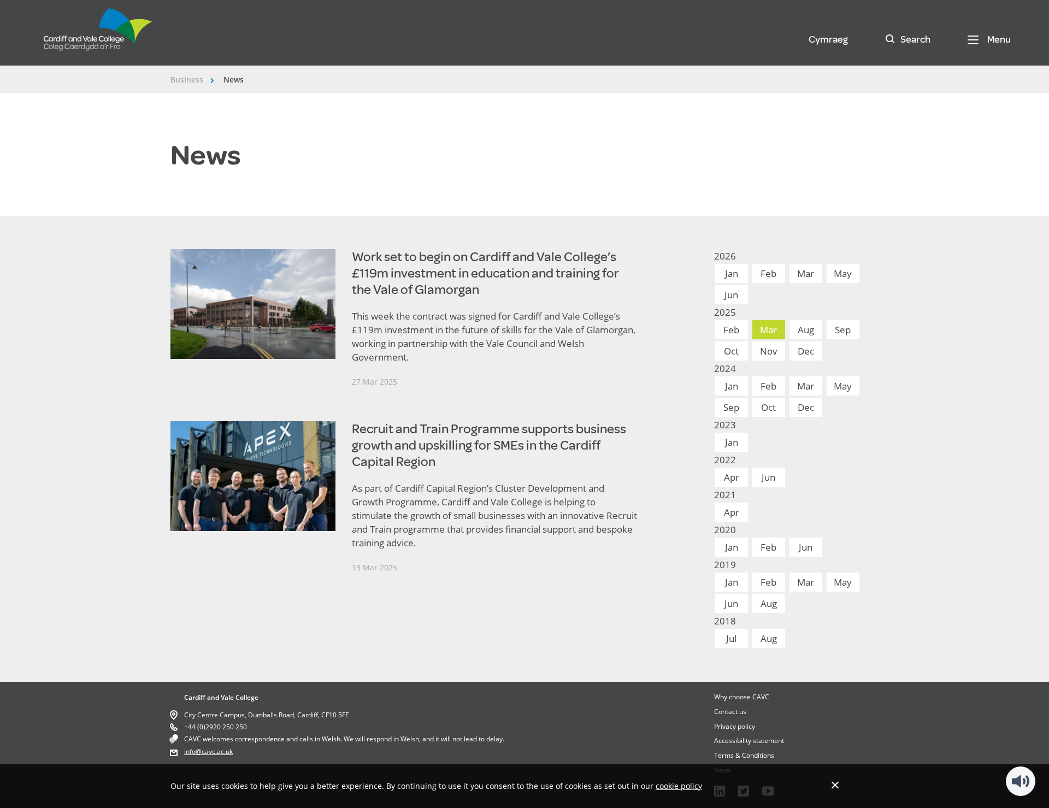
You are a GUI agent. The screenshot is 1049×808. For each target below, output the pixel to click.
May (843, 273)
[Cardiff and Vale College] (98, 34)
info (190, 751)
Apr (731, 477)
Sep (843, 329)
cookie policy (679, 786)
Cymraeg (828, 39)
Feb (768, 273)
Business (186, 79)
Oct (731, 351)
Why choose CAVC (741, 696)
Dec (806, 351)
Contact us (730, 711)
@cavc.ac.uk (214, 751)
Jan (731, 273)
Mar (805, 273)
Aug (806, 329)
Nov (768, 351)
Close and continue (835, 785)
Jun (731, 294)
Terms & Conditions (744, 755)
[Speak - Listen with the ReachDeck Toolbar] (1020, 781)
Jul (731, 638)
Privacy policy (734, 726)
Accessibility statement (749, 740)
